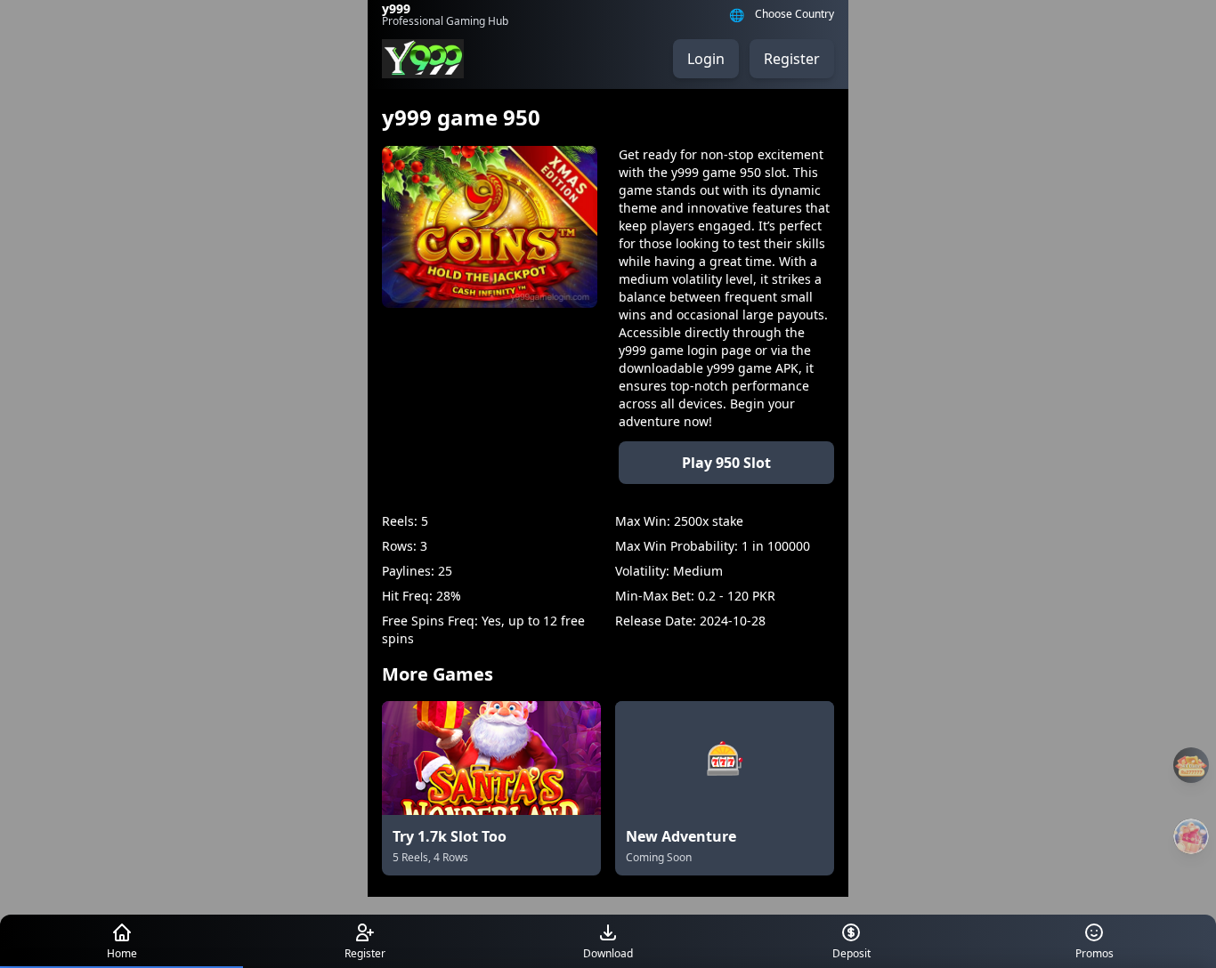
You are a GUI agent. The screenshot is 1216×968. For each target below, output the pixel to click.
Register (792, 59)
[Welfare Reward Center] (1191, 836)
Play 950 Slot (726, 462)
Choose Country (794, 14)
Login (706, 59)
